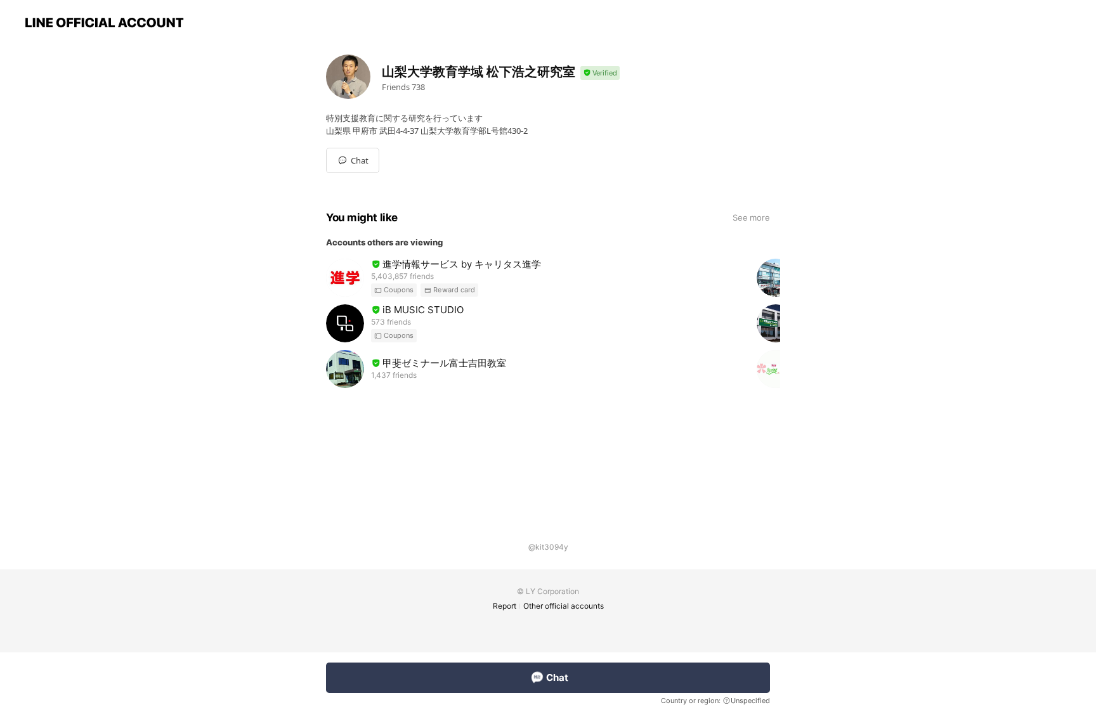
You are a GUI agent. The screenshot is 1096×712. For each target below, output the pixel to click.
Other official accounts (563, 606)
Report (504, 606)
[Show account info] (600, 73)
